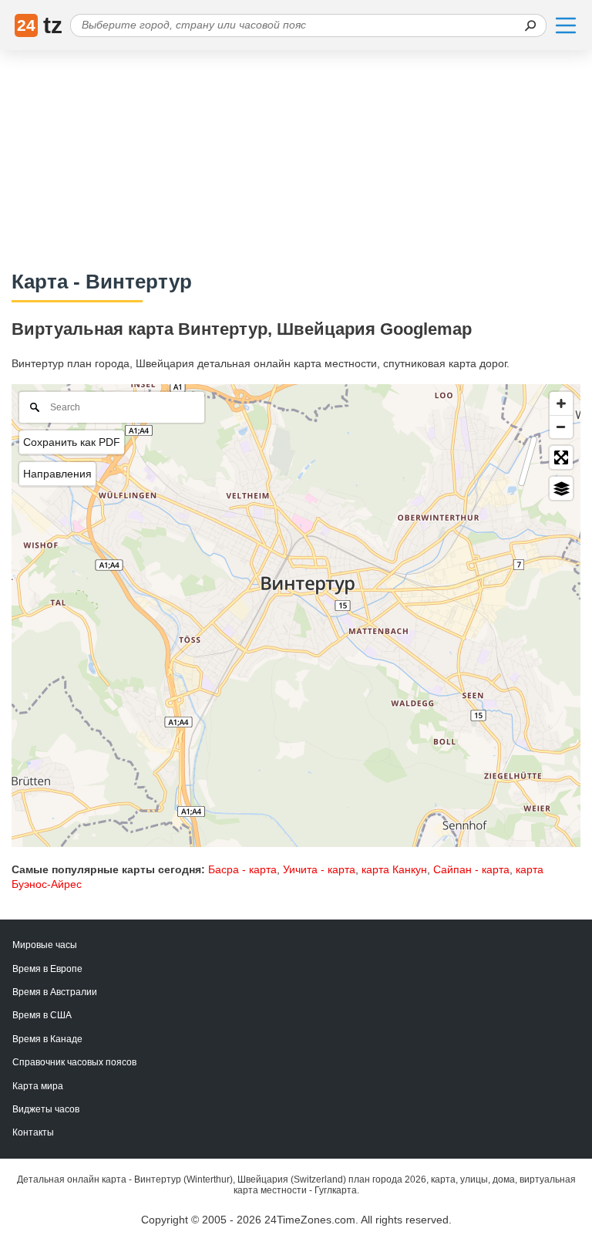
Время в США (42, 1015)
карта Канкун (394, 869)
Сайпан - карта (471, 869)
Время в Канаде (47, 1039)
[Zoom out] (561, 426)
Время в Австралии (54, 992)
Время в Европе (47, 968)
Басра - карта (242, 869)
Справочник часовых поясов (74, 1062)
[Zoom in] (561, 403)
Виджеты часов (45, 1109)
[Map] (296, 615)
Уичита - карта (319, 869)
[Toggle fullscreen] (561, 457)
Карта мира (37, 1086)
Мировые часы (44, 945)
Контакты (33, 1132)
